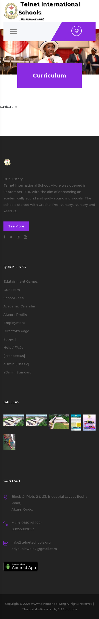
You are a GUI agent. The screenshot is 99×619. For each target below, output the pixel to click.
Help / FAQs (13, 347)
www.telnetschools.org (48, 603)
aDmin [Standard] (18, 372)
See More (16, 226)
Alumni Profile (15, 314)
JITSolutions (67, 609)
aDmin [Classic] (16, 364)
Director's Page (16, 331)
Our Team (11, 290)
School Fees (13, 298)
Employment (14, 323)
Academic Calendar (19, 306)
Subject (9, 339)
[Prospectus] (14, 356)
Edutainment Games (20, 281)
